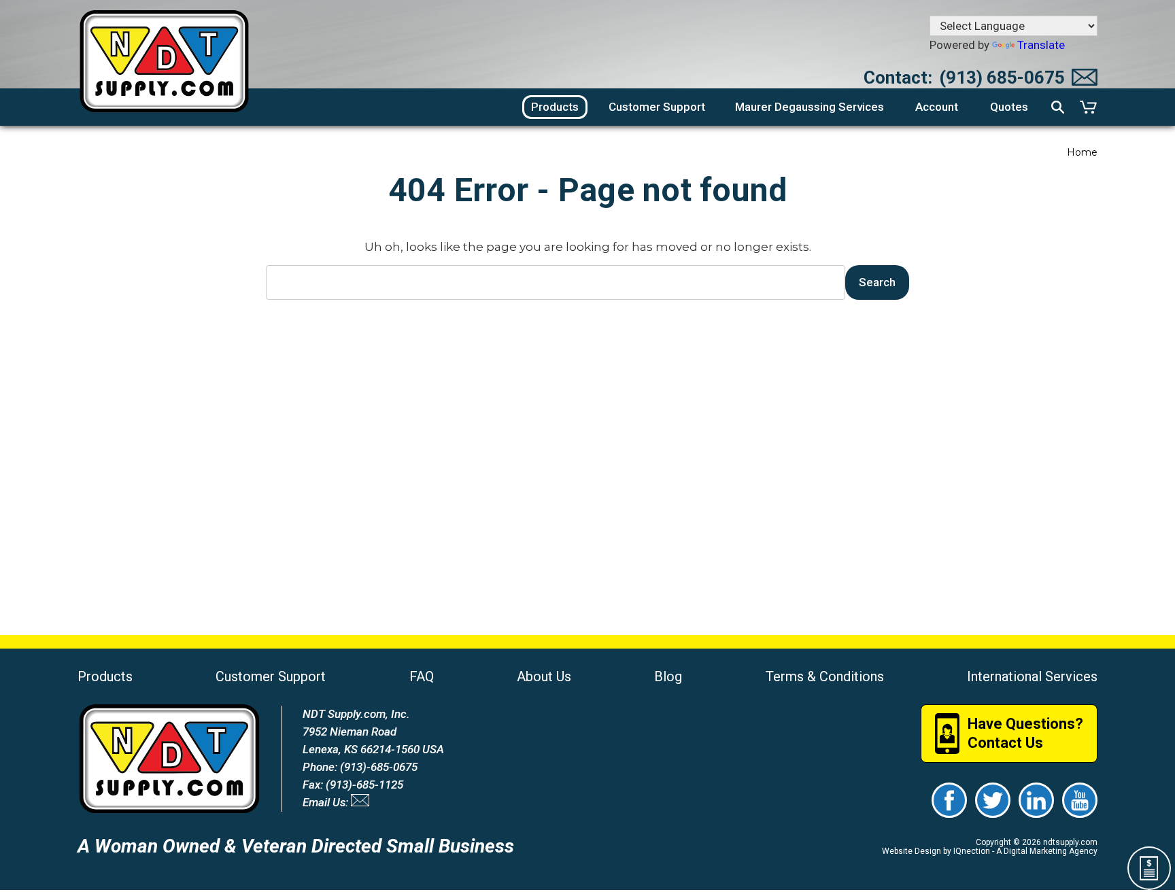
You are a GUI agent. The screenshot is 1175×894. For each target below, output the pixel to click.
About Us (544, 676)
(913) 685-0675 (1002, 77)
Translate (1041, 45)
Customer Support (271, 676)
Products (105, 676)
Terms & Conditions (825, 676)
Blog (668, 676)
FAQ (421, 676)
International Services (1032, 676)
